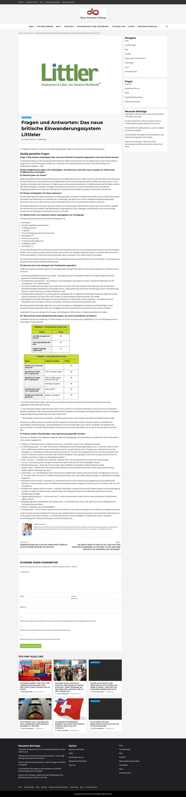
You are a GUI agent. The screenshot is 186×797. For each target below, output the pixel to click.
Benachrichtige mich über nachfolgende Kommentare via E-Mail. (45, 630)
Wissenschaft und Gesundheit (93, 26)
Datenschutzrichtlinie (68, 2)
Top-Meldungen (44, 26)
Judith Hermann (30, 139)
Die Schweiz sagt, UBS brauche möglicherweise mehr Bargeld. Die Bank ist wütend (34, 724)
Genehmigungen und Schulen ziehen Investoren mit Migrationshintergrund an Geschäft (44, 545)
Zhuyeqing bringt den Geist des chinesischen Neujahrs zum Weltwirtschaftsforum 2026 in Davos (35, 686)
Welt (58, 26)
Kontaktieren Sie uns (32, 2)
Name (22, 596)
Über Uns (21, 2)
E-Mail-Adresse (74, 597)
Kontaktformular (147, 26)
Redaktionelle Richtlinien (53, 2)
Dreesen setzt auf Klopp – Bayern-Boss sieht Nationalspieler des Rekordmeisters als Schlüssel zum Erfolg (144, 144)
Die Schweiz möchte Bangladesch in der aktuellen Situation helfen (104, 724)
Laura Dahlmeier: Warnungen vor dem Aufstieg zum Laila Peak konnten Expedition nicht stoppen (144, 136)
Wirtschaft (26, 117)
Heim (31, 26)
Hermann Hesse (27, 692)
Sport (131, 26)
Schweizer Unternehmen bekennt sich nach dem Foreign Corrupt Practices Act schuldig (69, 725)
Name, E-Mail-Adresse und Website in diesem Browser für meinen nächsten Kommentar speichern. (58, 621)
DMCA (41, 2)
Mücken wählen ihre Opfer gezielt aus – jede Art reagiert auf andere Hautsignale (144, 129)
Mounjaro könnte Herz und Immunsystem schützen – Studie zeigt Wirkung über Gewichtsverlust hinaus (143, 122)
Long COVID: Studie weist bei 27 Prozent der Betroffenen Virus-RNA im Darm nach (144, 115)
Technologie (118, 26)
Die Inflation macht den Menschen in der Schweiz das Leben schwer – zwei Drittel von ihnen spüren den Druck (104, 686)
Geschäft (69, 26)
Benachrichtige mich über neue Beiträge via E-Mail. (40, 639)
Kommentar (25, 572)
